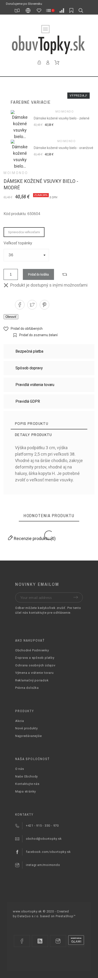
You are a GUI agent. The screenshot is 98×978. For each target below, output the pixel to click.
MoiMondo (16, 173)
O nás (19, 769)
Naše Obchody (26, 776)
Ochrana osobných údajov (35, 665)
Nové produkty (26, 728)
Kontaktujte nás (27, 784)
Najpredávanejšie (28, 736)
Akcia (19, 721)
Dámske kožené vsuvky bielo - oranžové (63, 148)
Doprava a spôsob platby (34, 657)
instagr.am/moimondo (43, 865)
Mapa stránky (25, 791)
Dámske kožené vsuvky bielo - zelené (61, 118)
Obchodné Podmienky (32, 650)
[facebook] (22, 941)
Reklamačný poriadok (32, 680)
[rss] (40, 941)
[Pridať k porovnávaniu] (64, 274)
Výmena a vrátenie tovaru (34, 672)
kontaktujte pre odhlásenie (49, 612)
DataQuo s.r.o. (28, 916)
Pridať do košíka (38, 274)
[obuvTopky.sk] (49, 45)
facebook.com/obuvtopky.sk (48, 852)
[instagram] (58, 941)
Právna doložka (27, 688)
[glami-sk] (76, 941)
